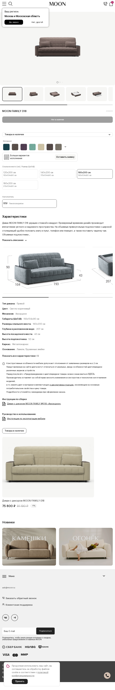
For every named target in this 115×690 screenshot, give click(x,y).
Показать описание (13, 240)
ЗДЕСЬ (91, 374)
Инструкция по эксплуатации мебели (26, 419)
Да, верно (14, 22)
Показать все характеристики (20, 356)
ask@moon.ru (8, 588)
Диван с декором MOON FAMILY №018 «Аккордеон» (34, 404)
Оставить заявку (65, 157)
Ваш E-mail (9, 631)
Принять (19, 681)
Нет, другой (37, 22)
